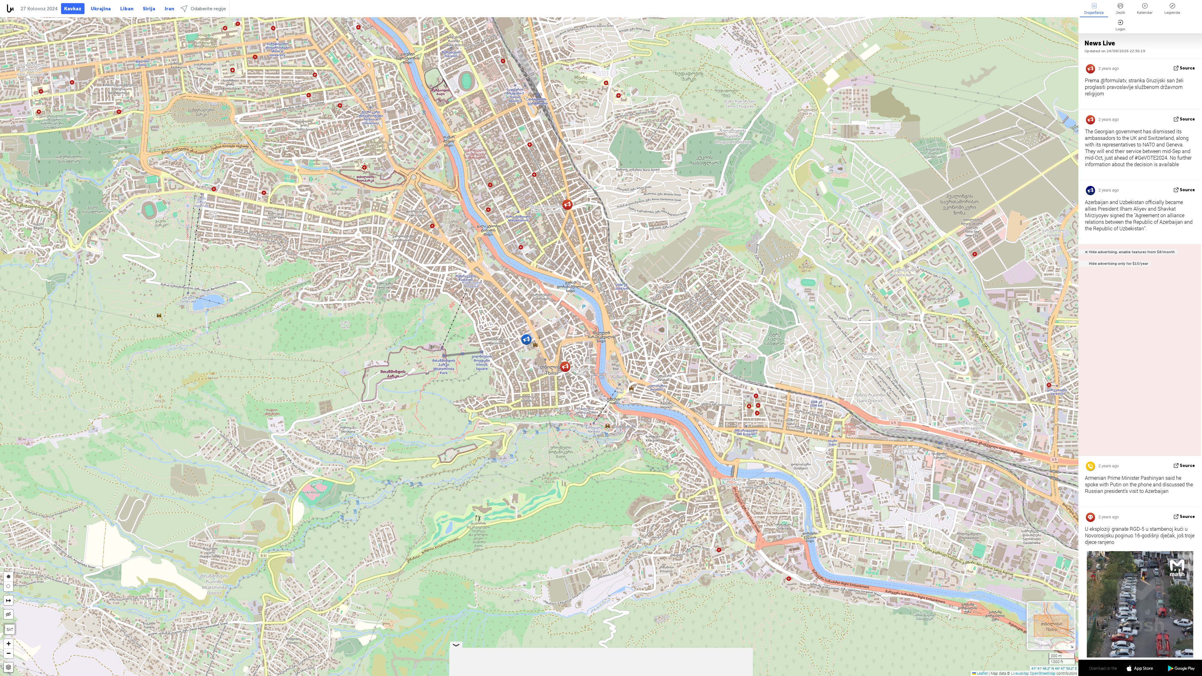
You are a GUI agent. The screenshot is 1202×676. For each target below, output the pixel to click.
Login (1120, 29)
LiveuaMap (1020, 673)
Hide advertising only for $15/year (1118, 264)
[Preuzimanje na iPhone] (1140, 669)
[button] (526, 339)
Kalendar (1145, 12)
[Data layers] (8, 667)
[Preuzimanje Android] (1181, 669)
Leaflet (982, 673)
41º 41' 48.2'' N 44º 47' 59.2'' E (1054, 668)
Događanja (1094, 12)
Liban (126, 9)
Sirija (149, 9)
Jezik (1120, 12)
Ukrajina (101, 9)
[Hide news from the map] (8, 614)
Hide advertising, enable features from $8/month (1132, 252)
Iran (169, 9)
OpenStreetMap (1043, 673)
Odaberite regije (208, 9)
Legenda (1172, 12)
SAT (10, 629)
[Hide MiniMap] (1072, 646)
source (1187, 68)
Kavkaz (72, 9)
